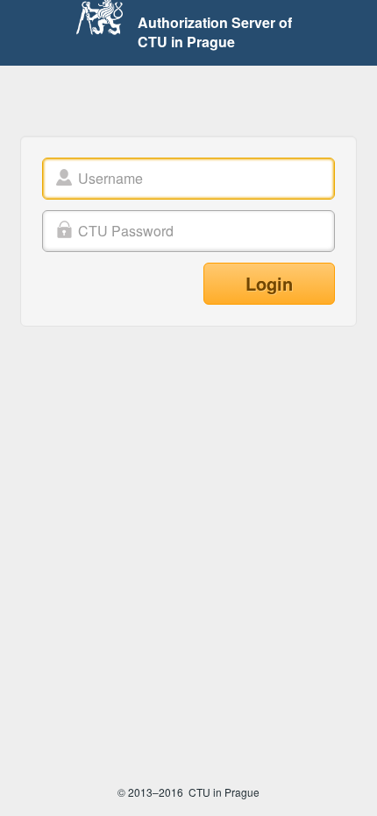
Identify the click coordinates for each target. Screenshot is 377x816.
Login (269, 283)
